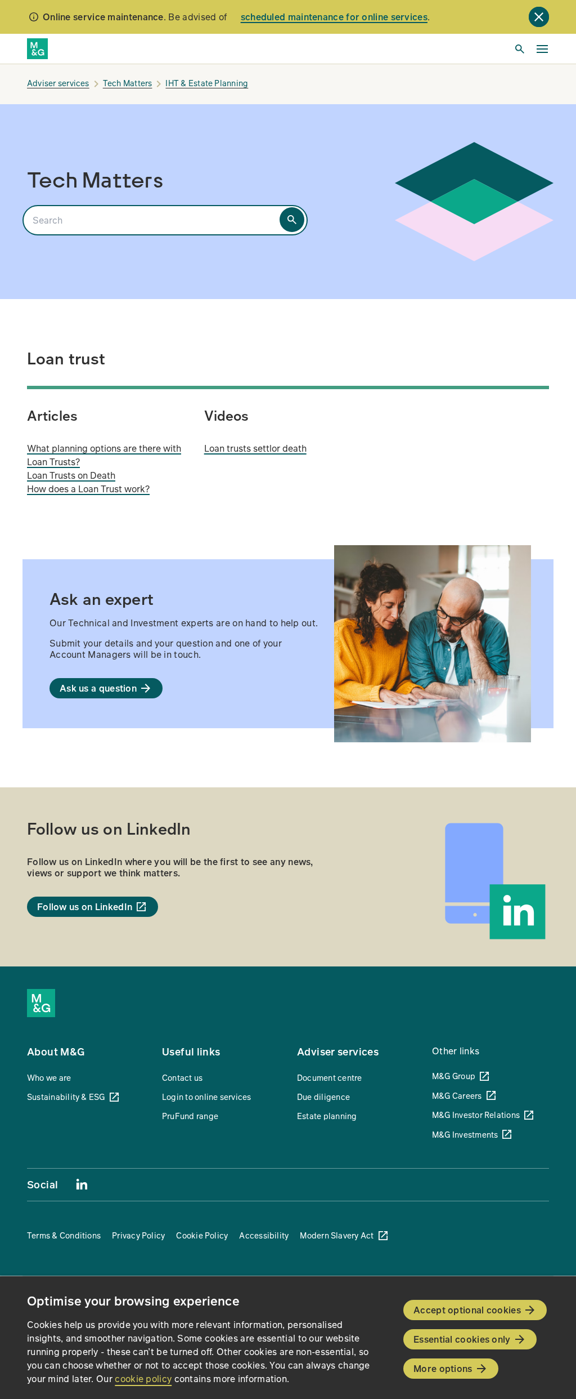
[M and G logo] (37, 48)
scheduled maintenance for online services (334, 16)
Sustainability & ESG (66, 1096)
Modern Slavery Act (337, 1235)
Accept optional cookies (467, 1309)
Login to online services (206, 1096)
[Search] (292, 219)
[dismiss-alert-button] (539, 17)
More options (442, 1368)
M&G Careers (457, 1095)
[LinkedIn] (81, 1184)
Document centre (329, 1077)
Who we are (49, 1077)
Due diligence (323, 1096)
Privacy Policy (138, 1235)
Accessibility (264, 1235)
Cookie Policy (202, 1235)
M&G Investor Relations (476, 1114)
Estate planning (327, 1115)
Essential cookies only (462, 1339)
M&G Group (453, 1075)
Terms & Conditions (64, 1235)
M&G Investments (465, 1134)
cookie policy (143, 1378)
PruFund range (190, 1115)
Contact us (182, 1077)
